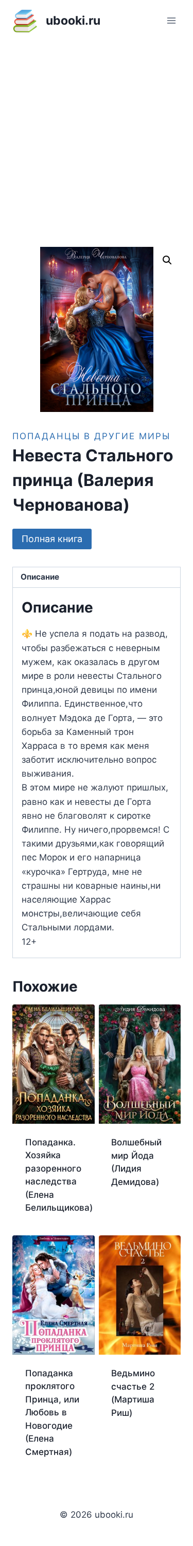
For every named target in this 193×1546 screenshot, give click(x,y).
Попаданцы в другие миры (91, 436)
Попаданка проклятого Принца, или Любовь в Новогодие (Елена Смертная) (52, 1412)
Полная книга (52, 538)
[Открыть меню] (171, 20)
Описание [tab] (40, 577)
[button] (167, 260)
